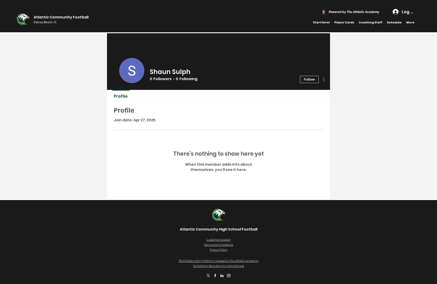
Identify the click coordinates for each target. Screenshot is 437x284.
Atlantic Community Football (61, 17)
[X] (208, 275)
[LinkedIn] (222, 275)
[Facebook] (215, 275)
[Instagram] (228, 275)
